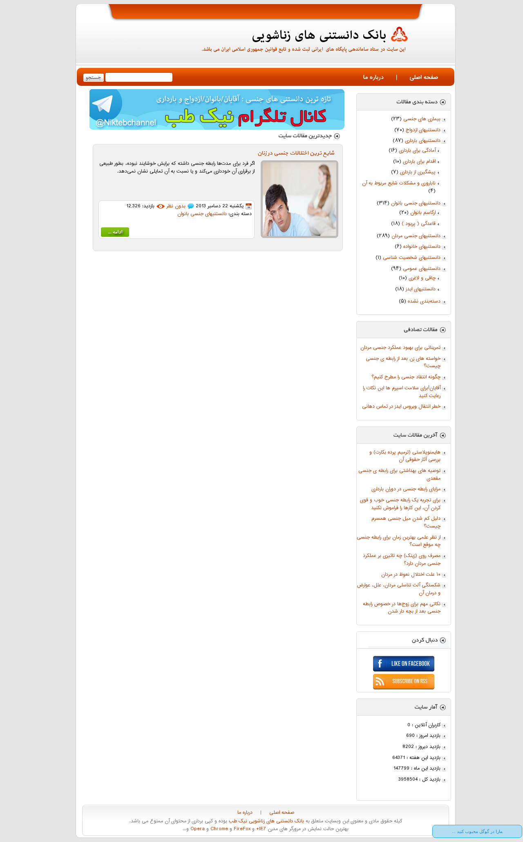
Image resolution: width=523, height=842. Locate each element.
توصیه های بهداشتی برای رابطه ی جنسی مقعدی (399, 475)
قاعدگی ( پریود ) (419, 224)
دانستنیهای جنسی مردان (415, 236)
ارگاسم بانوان (423, 213)
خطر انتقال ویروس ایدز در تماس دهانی (401, 406)
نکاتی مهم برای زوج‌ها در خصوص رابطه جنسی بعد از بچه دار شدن (401, 608)
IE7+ (260, 829)
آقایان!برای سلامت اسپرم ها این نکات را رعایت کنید (401, 392)
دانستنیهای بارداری (422, 141)
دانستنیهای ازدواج (423, 130)
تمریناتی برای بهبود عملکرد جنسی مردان (400, 348)
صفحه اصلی (423, 77)
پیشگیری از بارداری (418, 172)
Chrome (218, 829)
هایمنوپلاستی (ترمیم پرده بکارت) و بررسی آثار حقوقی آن (404, 456)
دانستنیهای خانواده (421, 246)
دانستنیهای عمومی (421, 269)
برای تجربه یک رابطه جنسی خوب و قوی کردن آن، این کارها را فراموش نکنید (400, 504)
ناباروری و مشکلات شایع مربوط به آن (399, 183)
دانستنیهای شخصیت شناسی (411, 258)
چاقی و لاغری (422, 278)
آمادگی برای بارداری (417, 150)
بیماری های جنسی (421, 119)
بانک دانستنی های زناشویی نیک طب (265, 821)
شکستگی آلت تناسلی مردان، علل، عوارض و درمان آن (398, 589)
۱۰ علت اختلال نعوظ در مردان (410, 574)
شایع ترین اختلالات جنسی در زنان (295, 153)
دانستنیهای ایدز (421, 289)
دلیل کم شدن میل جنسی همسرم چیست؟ (405, 522)
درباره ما (373, 77)
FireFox (241, 829)
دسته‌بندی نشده (424, 301)
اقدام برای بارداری (419, 161)
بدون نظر (176, 206)
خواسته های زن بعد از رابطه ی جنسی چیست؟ (403, 363)
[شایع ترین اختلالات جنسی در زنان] (115, 233)
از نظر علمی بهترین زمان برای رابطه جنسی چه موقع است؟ (398, 541)
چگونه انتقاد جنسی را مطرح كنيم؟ (405, 377)
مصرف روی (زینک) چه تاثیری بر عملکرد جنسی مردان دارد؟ (401, 560)
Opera (197, 829)
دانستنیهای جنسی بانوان (415, 203)
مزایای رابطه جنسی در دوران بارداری (405, 489)
